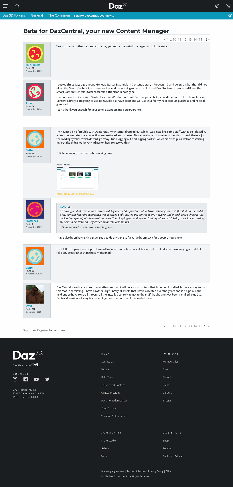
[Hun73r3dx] (37, 53)
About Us (168, 377)
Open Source (108, 408)
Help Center (108, 377)
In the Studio (108, 440)
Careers (167, 392)
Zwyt (29, 306)
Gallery (105, 448)
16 (205, 39)
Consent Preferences (113, 416)
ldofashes (32, 221)
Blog (165, 369)
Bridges (167, 400)
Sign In (27, 330)
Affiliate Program (110, 392)
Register (42, 330)
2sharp (30, 103)
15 (200, 39)
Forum (104, 456)
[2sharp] (37, 92)
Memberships (171, 361)
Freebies (168, 448)
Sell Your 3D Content (113, 385)
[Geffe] (37, 139)
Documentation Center (114, 400)
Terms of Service (136, 471)
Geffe (29, 150)
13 (190, 39)
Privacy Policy (155, 471)
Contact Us (107, 361)
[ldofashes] (37, 209)
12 (184, 39)
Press (166, 385)
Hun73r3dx (33, 65)
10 (174, 39)
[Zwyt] (37, 294)
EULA (168, 471)
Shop (166, 440)
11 (179, 39)
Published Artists (172, 456)
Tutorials (106, 369)
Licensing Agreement (113, 471)
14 (195, 39)
